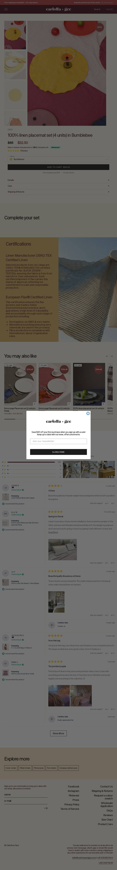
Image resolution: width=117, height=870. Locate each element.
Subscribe (58, 452)
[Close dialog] (88, 413)
